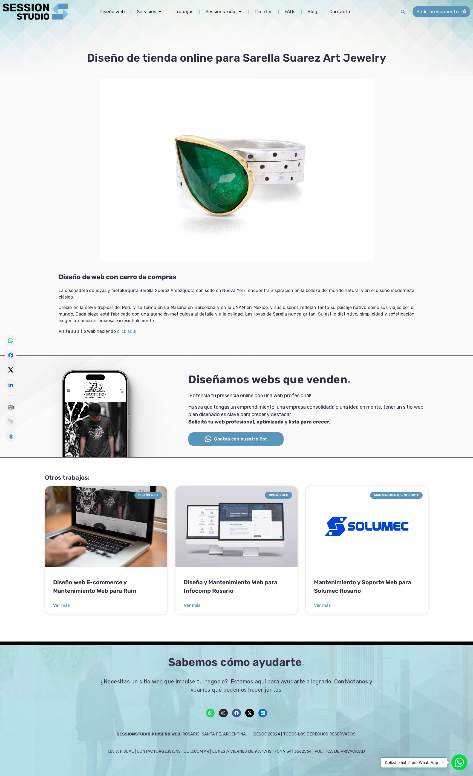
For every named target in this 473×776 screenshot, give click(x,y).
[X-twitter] (249, 713)
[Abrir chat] (459, 762)
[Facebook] (236, 713)
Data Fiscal (121, 751)
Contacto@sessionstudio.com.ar (173, 751)
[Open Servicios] (160, 11)
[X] (10, 370)
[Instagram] (223, 713)
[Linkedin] (262, 713)
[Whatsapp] (210, 713)
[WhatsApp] (10, 340)
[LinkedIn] (10, 384)
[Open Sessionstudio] (240, 11)
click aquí (126, 331)
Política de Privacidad (340, 751)
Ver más (61, 605)
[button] (403, 12)
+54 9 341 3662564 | (295, 751)
